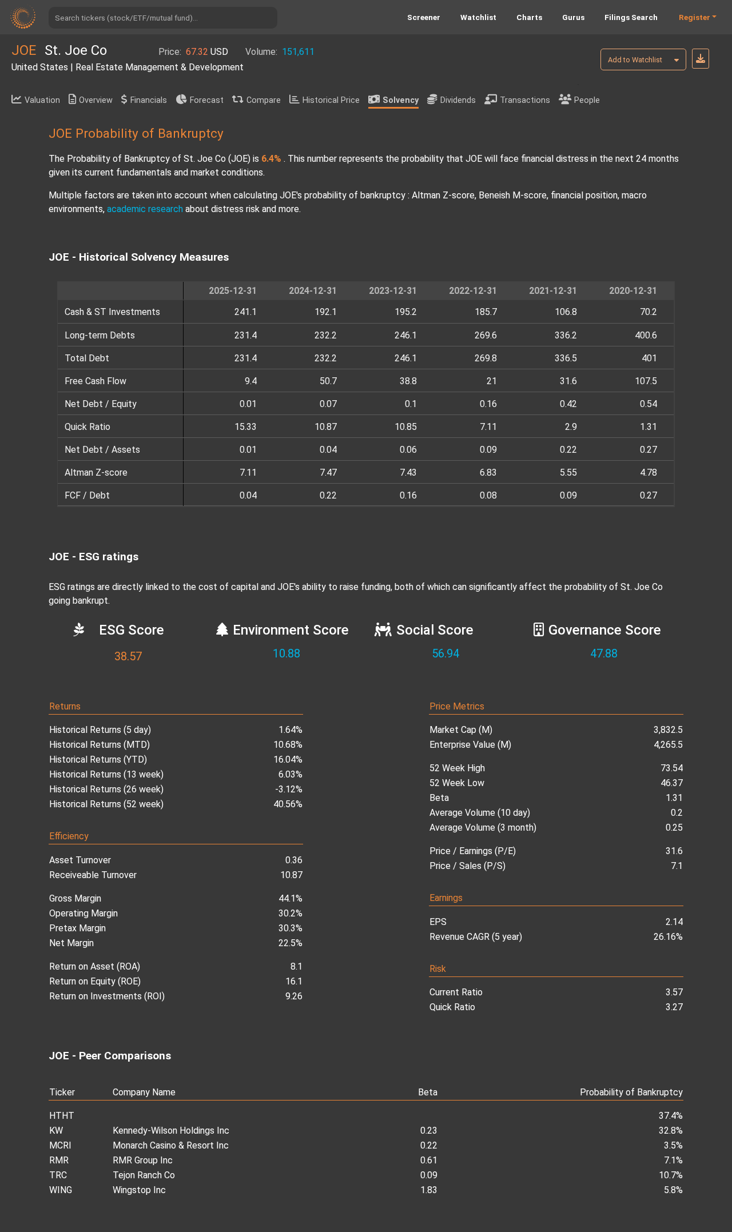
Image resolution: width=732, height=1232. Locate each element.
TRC (58, 1175)
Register (694, 17)
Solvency (401, 100)
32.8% (671, 1130)
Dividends (458, 100)
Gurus (573, 17)
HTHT (61, 1115)
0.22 (428, 1145)
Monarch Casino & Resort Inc (171, 1145)
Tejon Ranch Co (144, 1175)
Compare (263, 100)
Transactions (525, 100)
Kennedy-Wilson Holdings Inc (171, 1130)
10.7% (671, 1175)
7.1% (673, 1160)
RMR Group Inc (143, 1160)
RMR (59, 1160)
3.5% (673, 1145)
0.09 (428, 1175)
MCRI (60, 1145)
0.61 (428, 1160)
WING (60, 1190)
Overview (96, 100)
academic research (145, 209)
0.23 (428, 1130)
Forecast (207, 100)
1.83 (428, 1190)
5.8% (673, 1190)
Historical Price (331, 100)
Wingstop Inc (139, 1190)
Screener (423, 17)
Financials (148, 100)
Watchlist (478, 17)
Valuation (42, 100)
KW (56, 1130)
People (587, 100)
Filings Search (631, 17)
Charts (529, 17)
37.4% (671, 1115)
